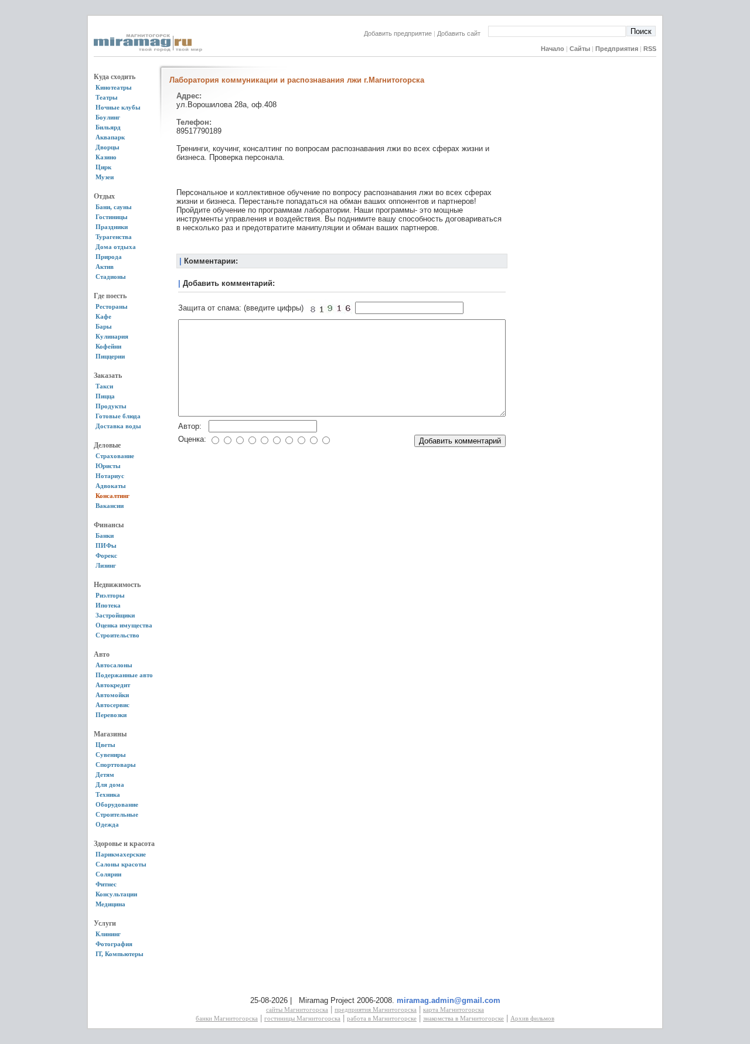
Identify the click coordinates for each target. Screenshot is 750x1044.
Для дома (110, 784)
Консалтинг (112, 495)
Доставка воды (118, 425)
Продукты (111, 406)
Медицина (110, 903)
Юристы (108, 465)
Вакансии (110, 505)
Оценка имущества (124, 625)
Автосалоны (114, 664)
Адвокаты (111, 485)
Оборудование (117, 804)
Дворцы (108, 147)
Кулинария (112, 336)
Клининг (108, 933)
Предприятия (616, 48)
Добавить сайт (462, 33)
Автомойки (112, 694)
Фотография (114, 943)
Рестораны (112, 306)
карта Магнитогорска (453, 1009)
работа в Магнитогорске (382, 1018)
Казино (106, 157)
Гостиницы (112, 216)
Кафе (103, 316)
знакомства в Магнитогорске (463, 1018)
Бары (104, 326)
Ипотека (108, 605)
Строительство (117, 635)
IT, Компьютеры (120, 953)
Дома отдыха (116, 246)
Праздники (112, 226)
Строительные (117, 814)
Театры (107, 97)
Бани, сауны (114, 206)
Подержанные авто (124, 674)
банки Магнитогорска (227, 1018)
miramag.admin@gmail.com (448, 1000)
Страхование (115, 455)
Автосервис (112, 704)
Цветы (105, 744)
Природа (109, 256)
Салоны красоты (121, 864)
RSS (649, 48)
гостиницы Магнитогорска (302, 1018)
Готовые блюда (118, 415)
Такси (104, 386)
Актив (105, 266)
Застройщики (115, 615)
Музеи (105, 176)
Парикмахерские (121, 854)
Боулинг (108, 117)
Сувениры (111, 754)
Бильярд (108, 127)
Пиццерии (110, 356)
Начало (552, 48)
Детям (105, 774)
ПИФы (106, 545)
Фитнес (106, 884)
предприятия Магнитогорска (376, 1009)
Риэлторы (110, 595)
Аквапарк (110, 137)
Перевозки (111, 714)
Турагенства (114, 236)
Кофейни (108, 346)
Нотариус (110, 475)
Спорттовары (116, 764)
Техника (108, 794)
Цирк (103, 166)
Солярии (108, 874)
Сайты (580, 48)
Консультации (116, 894)
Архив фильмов (532, 1018)
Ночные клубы (118, 107)
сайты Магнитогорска (297, 1009)
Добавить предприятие (398, 33)
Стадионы (111, 276)
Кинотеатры (114, 87)
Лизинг (106, 565)
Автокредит (113, 684)
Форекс (106, 555)
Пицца (105, 396)
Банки (105, 535)
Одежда (107, 824)
